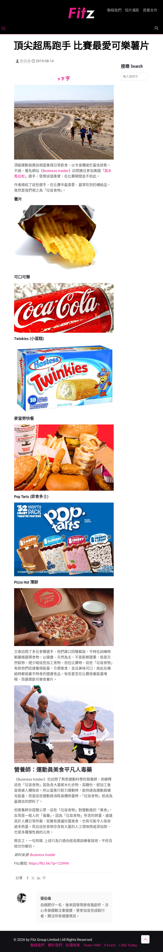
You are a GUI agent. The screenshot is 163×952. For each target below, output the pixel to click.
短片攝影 (132, 10)
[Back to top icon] (145, 939)
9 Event (110, 945)
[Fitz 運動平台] (81, 11)
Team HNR (92, 945)
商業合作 (150, 10)
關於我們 (55, 945)
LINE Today (128, 945)
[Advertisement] (134, 145)
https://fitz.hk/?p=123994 (49, 863)
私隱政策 (73, 945)
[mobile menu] (3, 28)
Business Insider (56, 171)
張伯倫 (25, 61)
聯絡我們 (114, 10)
